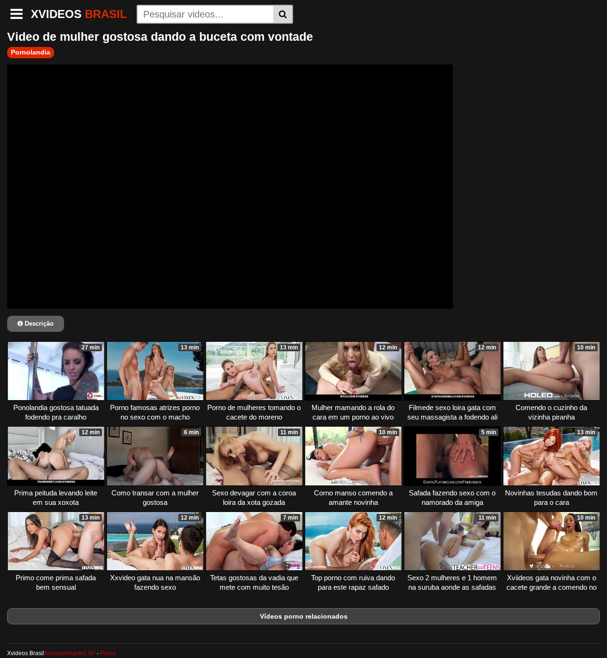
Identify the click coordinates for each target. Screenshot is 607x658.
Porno (108, 653)
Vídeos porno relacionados (304, 616)
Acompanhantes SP (69, 653)
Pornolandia (30, 52)
